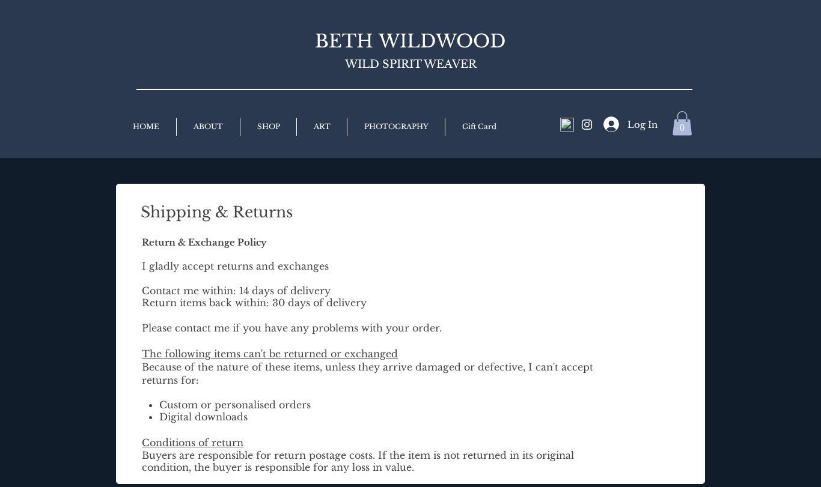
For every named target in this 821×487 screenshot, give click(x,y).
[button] (682, 123)
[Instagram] (587, 125)
